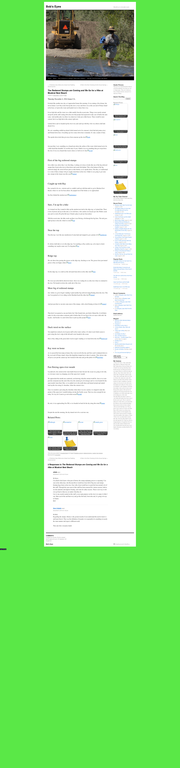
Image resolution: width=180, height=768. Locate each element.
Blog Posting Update (119, 220)
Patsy (116, 342)
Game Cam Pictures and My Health (123, 217)
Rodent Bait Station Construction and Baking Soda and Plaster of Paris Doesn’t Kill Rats (122, 269)
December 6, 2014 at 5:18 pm (60, 474)
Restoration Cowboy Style (121, 325)
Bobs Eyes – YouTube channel (122, 337)
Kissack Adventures (119, 349)
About (54, 78)
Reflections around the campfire (122, 347)
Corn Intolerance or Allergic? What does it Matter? (71, 78)
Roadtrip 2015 (118, 340)
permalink (57, 455)
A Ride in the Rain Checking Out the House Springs (94, 85)
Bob (65, 95)
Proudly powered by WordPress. (122, 544)
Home (49, 78)
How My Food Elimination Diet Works (97, 78)
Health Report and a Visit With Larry (123, 213)
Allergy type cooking (119, 330)
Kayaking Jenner (78, 453)
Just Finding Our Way (120, 334)
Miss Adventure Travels (120, 335)
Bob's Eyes (53, 6)
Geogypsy (117, 323)
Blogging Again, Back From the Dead (123, 205)
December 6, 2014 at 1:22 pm (60, 510)
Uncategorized (64, 453)
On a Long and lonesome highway (122, 352)
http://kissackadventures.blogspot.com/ (123, 344)
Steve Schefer (57, 508)
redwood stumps (87, 453)
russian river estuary (97, 453)
